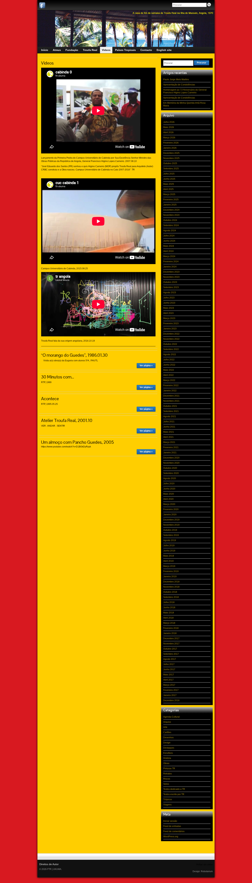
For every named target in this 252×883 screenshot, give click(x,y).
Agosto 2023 (169, 292)
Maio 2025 (168, 184)
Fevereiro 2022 (171, 385)
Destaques (168, 748)
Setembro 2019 (171, 535)
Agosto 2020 (169, 478)
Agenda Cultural (171, 717)
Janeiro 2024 (170, 266)
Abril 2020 (168, 499)
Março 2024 (169, 256)
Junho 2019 (169, 550)
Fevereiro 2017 (171, 690)
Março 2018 (169, 623)
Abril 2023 (168, 313)
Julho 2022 (169, 359)
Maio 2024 (168, 246)
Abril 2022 (168, 375)
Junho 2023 (169, 303)
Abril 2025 (168, 189)
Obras (166, 763)
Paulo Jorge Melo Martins (176, 79)
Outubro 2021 (170, 406)
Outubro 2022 (170, 344)
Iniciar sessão (170, 821)
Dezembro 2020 (171, 457)
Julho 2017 (169, 664)
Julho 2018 (169, 602)
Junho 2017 (169, 669)
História (167, 758)
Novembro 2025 (171, 158)
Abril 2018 (168, 618)
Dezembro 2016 (171, 700)
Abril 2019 (168, 561)
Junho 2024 (169, 241)
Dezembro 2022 (171, 334)
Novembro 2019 (171, 525)
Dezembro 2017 (171, 638)
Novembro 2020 (171, 463)
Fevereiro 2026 (171, 142)
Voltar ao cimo (204, 864)
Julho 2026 (169, 122)
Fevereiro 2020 (171, 509)
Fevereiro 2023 (171, 323)
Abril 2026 (168, 132)
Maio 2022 (168, 370)
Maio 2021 (168, 432)
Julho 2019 (169, 545)
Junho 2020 (169, 488)
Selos (166, 784)
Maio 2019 (168, 556)
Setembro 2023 (171, 287)
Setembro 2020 (171, 473)
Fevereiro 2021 (171, 447)
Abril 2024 (168, 251)
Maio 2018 (168, 612)
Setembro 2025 (171, 168)
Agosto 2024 (169, 230)
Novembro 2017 (171, 643)
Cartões (167, 732)
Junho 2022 (169, 364)
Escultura (168, 753)
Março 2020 (169, 504)
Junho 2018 (169, 607)
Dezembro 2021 (171, 395)
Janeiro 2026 (170, 148)
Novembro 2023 (171, 277)
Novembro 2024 (171, 215)
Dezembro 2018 (171, 581)
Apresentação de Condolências (179, 84)
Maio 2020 (168, 494)
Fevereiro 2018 (171, 628)
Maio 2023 (168, 308)
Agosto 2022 (169, 354)
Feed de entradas (172, 826)
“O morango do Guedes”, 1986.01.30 (74, 355)
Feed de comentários (173, 831)
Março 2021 (169, 442)
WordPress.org (170, 836)
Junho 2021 (169, 426)
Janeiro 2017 (170, 695)
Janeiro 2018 (170, 633)
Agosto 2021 (169, 416)
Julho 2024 (169, 235)
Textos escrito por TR (173, 794)
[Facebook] (42, 5)
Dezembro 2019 (171, 519)
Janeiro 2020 (170, 514)
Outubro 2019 (170, 530)
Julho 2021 (169, 421)
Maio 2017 (168, 674)
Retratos (167, 773)
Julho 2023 (169, 297)
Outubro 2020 (170, 468)
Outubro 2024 (170, 220)
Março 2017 (169, 685)
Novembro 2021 (171, 401)
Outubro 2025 (170, 163)
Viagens (167, 804)
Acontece (50, 398)
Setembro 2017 (171, 654)
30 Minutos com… (57, 377)
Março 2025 (169, 194)
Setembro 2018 (171, 597)
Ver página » (146, 365)
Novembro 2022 (171, 339)
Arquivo (167, 722)
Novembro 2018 (171, 587)
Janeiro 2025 (170, 204)
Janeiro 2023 (170, 328)
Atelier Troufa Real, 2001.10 (66, 420)
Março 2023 (169, 318)
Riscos (166, 779)
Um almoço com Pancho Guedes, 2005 (77, 442)
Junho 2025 (169, 179)
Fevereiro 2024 (171, 261)
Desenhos (168, 737)
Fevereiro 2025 (171, 199)
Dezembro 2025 (171, 153)
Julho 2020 (169, 483)
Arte (165, 727)
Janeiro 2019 (170, 576)
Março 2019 (169, 566)
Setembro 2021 (171, 411)
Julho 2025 (169, 173)
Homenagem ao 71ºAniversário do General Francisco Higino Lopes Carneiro (185, 91)
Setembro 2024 (171, 225)
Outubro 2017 (170, 648)
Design (166, 742)
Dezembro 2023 (171, 272)
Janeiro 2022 (170, 390)
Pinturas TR (169, 768)
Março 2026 (169, 137)
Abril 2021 (168, 437)
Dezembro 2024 (171, 210)
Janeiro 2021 (170, 452)
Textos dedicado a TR (174, 789)
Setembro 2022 (171, 349)
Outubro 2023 (170, 282)
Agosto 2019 (169, 540)
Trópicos (167, 799)
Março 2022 (169, 380)
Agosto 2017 (169, 659)
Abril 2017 (168, 679)
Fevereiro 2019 (171, 571)
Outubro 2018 (170, 592)
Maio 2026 (168, 127)
